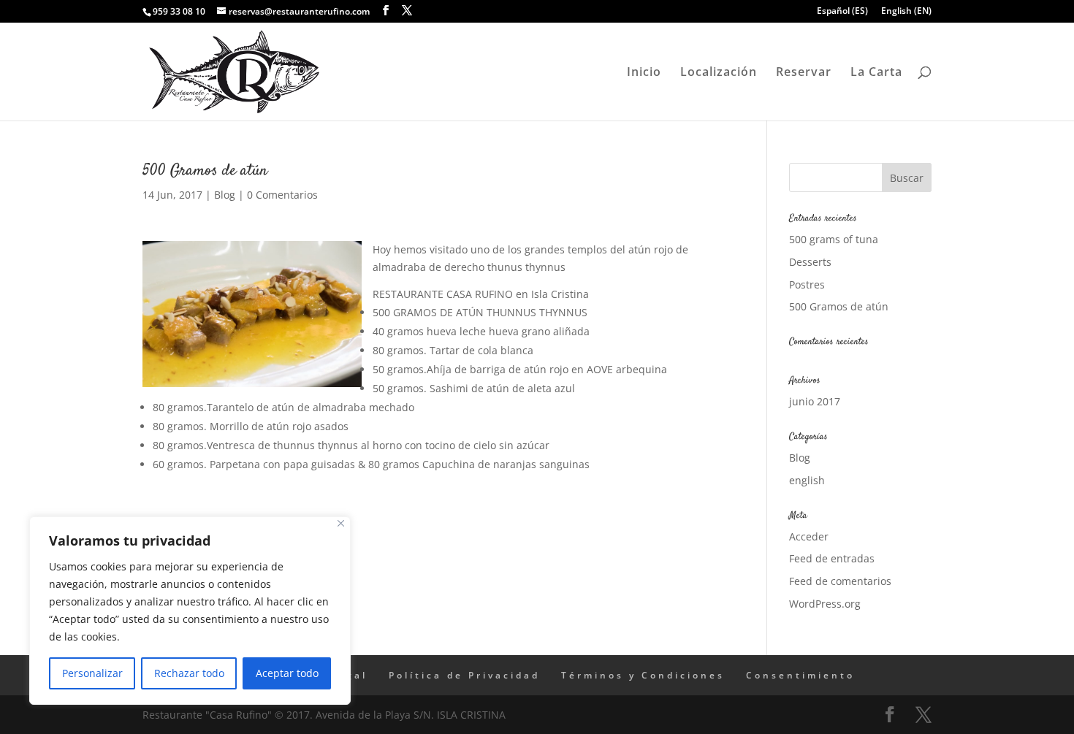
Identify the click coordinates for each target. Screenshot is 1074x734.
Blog (224, 195)
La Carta (876, 73)
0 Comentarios (282, 195)
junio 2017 (814, 401)
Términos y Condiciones (643, 675)
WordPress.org (825, 604)
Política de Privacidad (464, 675)
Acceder (809, 536)
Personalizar (92, 673)
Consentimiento (800, 675)
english (807, 480)
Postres (807, 284)
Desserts (810, 262)
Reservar (803, 73)
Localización (718, 73)
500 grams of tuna (833, 239)
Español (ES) (842, 12)
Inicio (644, 73)
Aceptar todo (287, 673)
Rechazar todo (189, 673)
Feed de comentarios (840, 581)
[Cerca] (341, 523)
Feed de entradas (832, 558)
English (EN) (906, 12)
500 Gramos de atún (838, 306)
